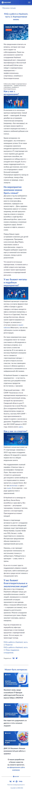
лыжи (9, 488)
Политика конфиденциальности (16, 784)
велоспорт (14, 485)
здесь (21, 427)
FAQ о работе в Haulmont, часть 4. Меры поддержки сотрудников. (16, 650)
